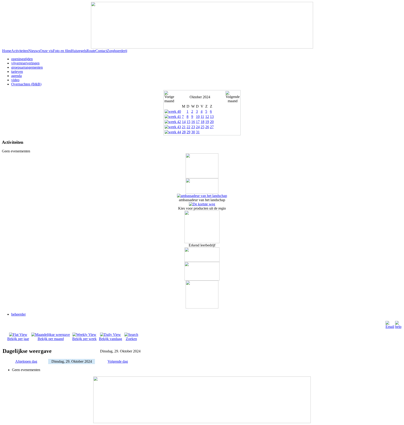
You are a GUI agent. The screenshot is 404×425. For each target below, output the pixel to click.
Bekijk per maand (51, 339)
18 (202, 122)
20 (212, 122)
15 (188, 122)
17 (198, 122)
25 (202, 127)
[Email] (390, 327)
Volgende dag (118, 361)
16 (193, 122)
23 (193, 127)
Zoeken (131, 339)
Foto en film (62, 51)
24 (198, 127)
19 (207, 122)
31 (198, 132)
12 (207, 117)
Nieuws (34, 51)
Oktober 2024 (200, 97)
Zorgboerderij (117, 51)
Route (91, 51)
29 (188, 132)
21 (184, 127)
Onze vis (46, 51)
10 (198, 117)
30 (193, 132)
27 (212, 127)
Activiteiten (19, 51)
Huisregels (79, 51)
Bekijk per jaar (18, 339)
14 (184, 122)
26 (207, 127)
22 (188, 127)
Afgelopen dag (26, 361)
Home (6, 51)
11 (202, 117)
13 (212, 117)
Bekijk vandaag (110, 339)
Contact (101, 51)
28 (184, 132)
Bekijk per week (84, 339)
